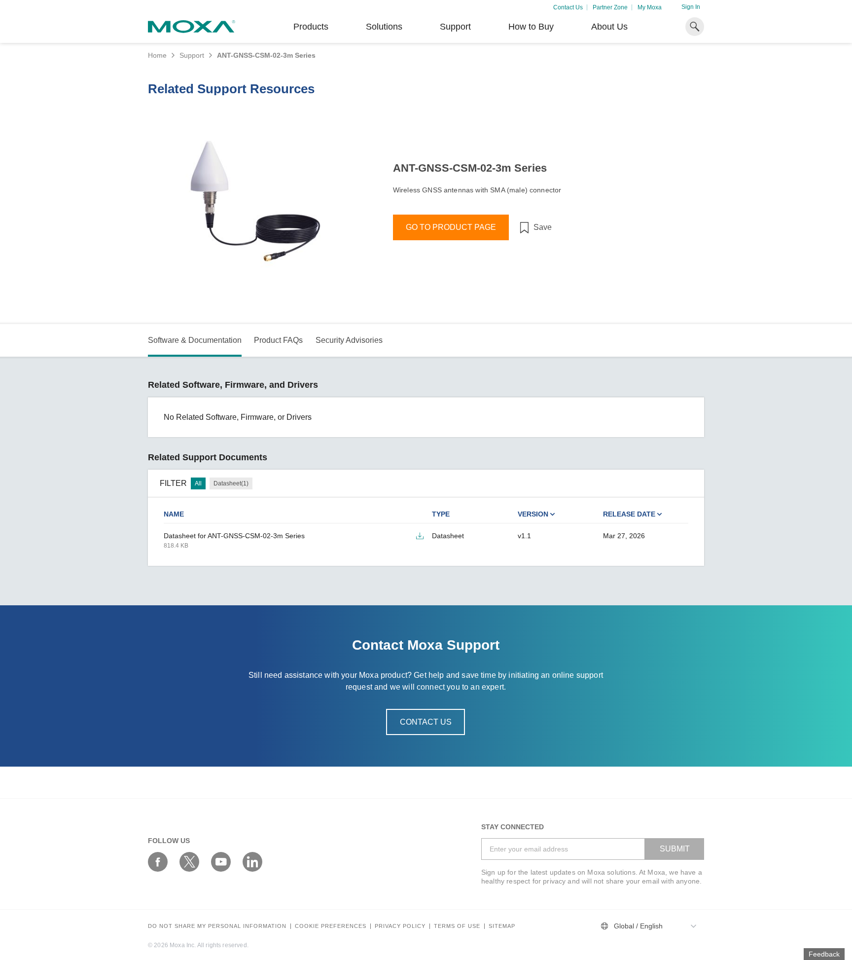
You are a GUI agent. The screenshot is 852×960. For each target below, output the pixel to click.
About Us (609, 27)
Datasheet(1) (230, 483)
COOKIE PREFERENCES (330, 926)
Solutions (384, 27)
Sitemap (502, 926)
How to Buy (531, 27)
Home (157, 55)
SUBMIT (675, 849)
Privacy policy (400, 926)
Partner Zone (610, 7)
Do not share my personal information (217, 926)
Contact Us (568, 7)
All (198, 483)
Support (455, 27)
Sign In (690, 7)
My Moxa (650, 7)
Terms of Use (457, 926)
